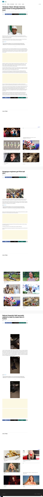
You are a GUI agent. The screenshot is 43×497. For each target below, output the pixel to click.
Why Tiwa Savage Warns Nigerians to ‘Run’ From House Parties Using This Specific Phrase (13, 43)
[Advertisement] (24, 1)
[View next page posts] (15, 46)
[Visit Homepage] (4, 1)
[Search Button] (40, 4)
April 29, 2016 (8, 320)
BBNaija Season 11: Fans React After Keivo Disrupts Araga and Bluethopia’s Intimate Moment (14, 44)
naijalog (5, 320)
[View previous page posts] (14, 46)
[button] (15, 30)
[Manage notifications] (41, 495)
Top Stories (12, 320)
